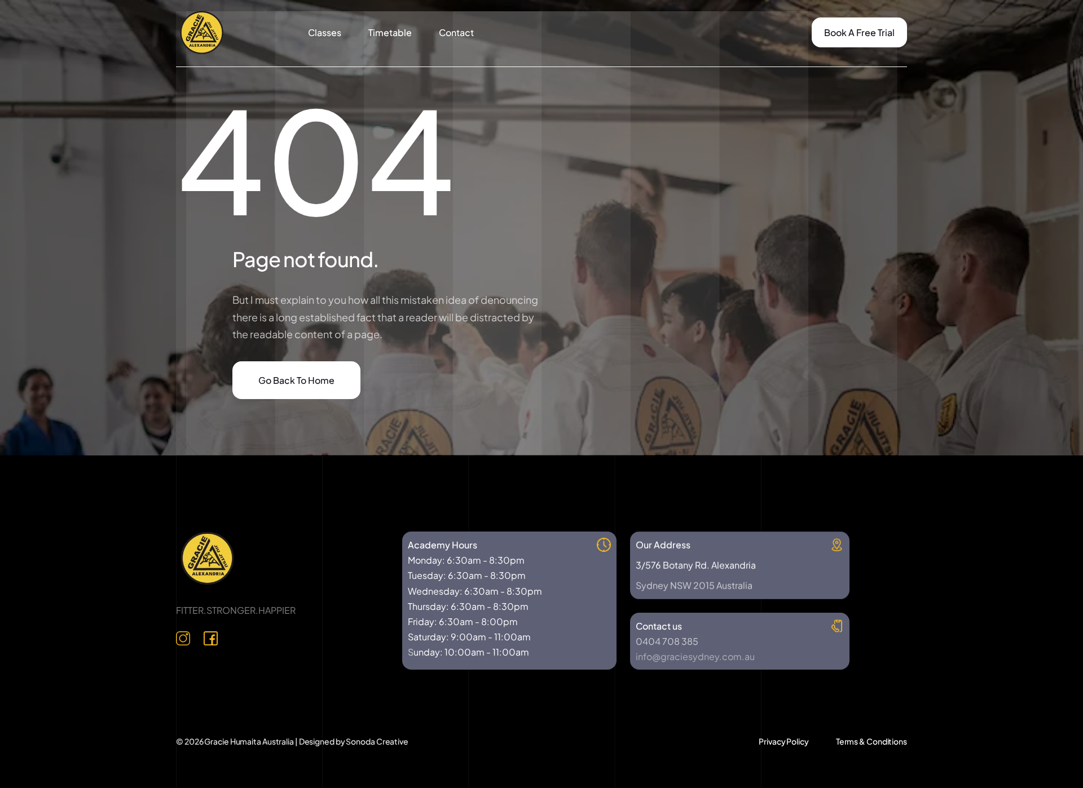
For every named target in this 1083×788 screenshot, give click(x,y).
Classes (324, 32)
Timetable (390, 32)
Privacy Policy (784, 741)
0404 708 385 (667, 641)
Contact (456, 32)
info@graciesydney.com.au (695, 656)
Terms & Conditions (871, 741)
